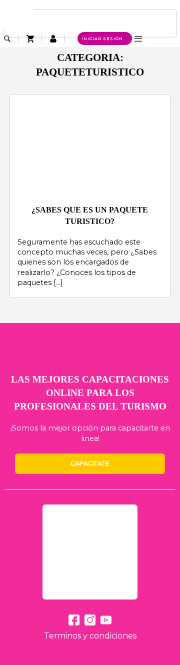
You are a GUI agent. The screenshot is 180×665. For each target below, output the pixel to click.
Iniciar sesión (102, 38)
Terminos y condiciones (90, 635)
